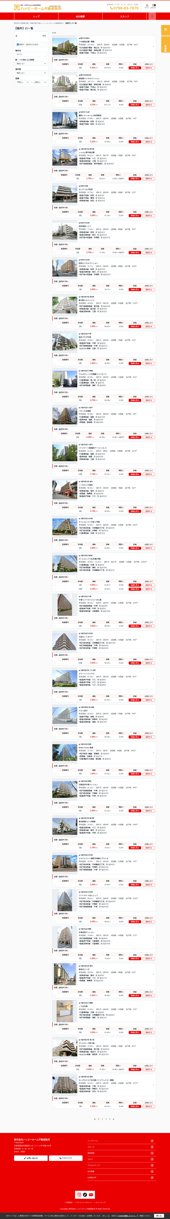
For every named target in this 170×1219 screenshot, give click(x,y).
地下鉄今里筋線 (86, 237)
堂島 (89, 744)
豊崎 (89, 781)
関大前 (93, 90)
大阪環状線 (84, 380)
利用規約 (69, 1202)
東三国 (92, 1040)
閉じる (159, 1216)
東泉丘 (87, 38)
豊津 (92, 198)
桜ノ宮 (93, 380)
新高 (91, 1077)
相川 (94, 235)
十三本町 (93, 670)
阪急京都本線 (85, 235)
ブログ (90, 1159)
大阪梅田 (95, 611)
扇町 (94, 385)
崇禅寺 (94, 719)
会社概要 (80, 16)
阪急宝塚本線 (85, 161)
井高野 (96, 237)
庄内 (94, 1091)
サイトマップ (101, 1202)
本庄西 (90, 633)
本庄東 (90, 518)
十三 (94, 158)
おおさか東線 (85, 348)
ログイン (146, 7)
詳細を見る (135, 68)
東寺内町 (88, 75)
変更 (44, 36)
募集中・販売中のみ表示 (28, 44)
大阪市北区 (84, 334)
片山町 (87, 112)
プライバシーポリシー (84, 1202)
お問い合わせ (32, 1158)
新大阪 (96, 306)
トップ (36, 16)
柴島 (92, 707)
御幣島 (89, 494)
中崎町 (94, 530)
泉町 (86, 186)
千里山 (93, 53)
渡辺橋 (98, 759)
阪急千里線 (84, 53)
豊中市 (82, 38)
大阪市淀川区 (84, 149)
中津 (89, 334)
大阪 (94, 348)
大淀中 (90, 407)
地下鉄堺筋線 (85, 385)
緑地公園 (97, 50)
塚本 (91, 481)
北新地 (89, 756)
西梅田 (96, 754)
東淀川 (93, 1052)
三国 (94, 161)
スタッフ (124, 16)
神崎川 (94, 1089)
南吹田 (94, 1054)
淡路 (94, 722)
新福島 (89, 422)
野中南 (92, 149)
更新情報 (90, 1153)
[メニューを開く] (152, 16)
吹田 (92, 121)
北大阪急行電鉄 (86, 48)
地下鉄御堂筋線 (86, 164)
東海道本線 (84, 121)
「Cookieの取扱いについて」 (127, 1216)
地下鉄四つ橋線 (86, 754)
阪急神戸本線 (85, 158)
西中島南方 (98, 164)
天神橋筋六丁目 (98, 528)
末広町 (87, 223)
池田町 (90, 555)
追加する (148, 68)
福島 (92, 417)
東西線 (82, 422)
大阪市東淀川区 (85, 707)
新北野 (92, 818)
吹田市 (82, 112)
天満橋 (90, 371)
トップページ (92, 1141)
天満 (92, 383)
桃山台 (96, 48)
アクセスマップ (93, 1165)
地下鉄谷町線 (85, 528)
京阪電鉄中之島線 (87, 759)
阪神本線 (83, 420)
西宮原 (92, 297)
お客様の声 (91, 1178)
